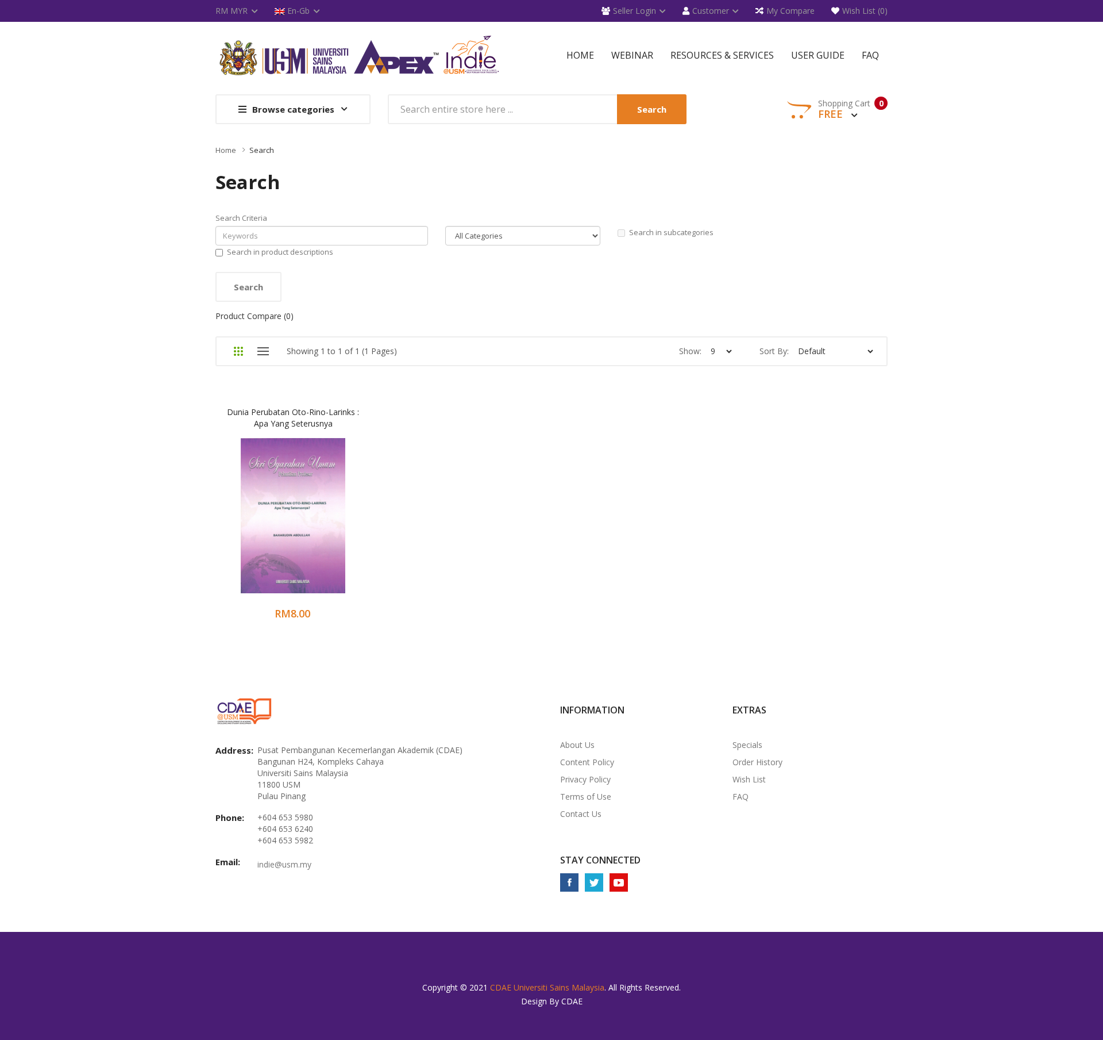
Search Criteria (241, 218)
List (263, 351)
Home (225, 150)
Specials (747, 744)
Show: (690, 351)
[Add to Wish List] (278, 523)
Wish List (749, 779)
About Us (577, 744)
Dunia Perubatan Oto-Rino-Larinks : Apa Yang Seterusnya (293, 417)
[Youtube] (619, 882)
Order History (757, 762)
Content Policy (587, 762)
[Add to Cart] (248, 523)
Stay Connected (600, 860)
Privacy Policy (585, 779)
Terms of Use (585, 796)
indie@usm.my (284, 864)
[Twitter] (594, 882)
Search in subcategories (671, 232)
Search (261, 150)
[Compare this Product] (309, 523)
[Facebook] (569, 882)
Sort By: (774, 351)
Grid (238, 351)
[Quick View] (338, 523)
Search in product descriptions (280, 252)
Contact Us (580, 813)
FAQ (740, 796)
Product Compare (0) (254, 315)
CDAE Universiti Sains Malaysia (547, 987)
